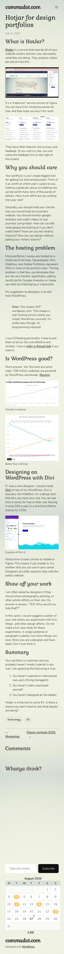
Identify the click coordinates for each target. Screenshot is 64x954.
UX (28, 719)
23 (55, 911)
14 (39, 904)
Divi (8, 490)
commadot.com (22, 7)
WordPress (28, 946)
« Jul (31, 932)
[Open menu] (56, 7)
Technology (14, 719)
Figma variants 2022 (41, 732)
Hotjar (9, 50)
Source (44, 375)
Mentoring (12, 736)
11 (16, 904)
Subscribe (48, 869)
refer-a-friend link (38, 346)
